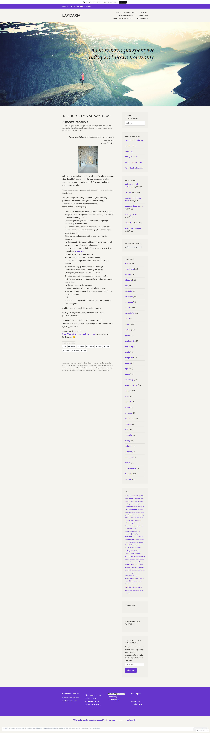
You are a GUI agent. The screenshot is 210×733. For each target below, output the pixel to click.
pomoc (139, 550)
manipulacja (130, 341)
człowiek (128, 275)
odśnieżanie (101, 365)
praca (127, 396)
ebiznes (140, 504)
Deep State (140, 501)
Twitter (131, 575)
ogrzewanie (68, 368)
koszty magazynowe (81, 365)
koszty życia (92, 365)
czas (136, 501)
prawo (127, 407)
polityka (128, 391)
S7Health (142, 559)
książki (127, 324)
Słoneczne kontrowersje (134, 206)
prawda (127, 556)
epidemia (134, 509)
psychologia (66, 130)
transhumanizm (140, 573)
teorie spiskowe (132, 573)
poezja (134, 547)
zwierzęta (127, 590)
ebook (127, 506)
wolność (128, 581)
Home (118, 12)
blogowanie (85, 126)
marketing (129, 347)
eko (90, 126)
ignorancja (141, 512)
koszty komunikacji (68, 365)
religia (127, 430)
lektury (141, 526)
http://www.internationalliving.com (78, 334)
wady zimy (102, 368)
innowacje (134, 515)
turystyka (74, 130)
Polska (135, 551)
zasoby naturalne (136, 583)
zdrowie (80, 130)
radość (133, 559)
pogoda (139, 547)
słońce (96, 368)
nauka (127, 374)
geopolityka (132, 512)
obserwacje (94, 128)
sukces (141, 564)
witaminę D (79, 251)
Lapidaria (71, 15)
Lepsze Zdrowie (130, 528)
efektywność (133, 506)
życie (143, 590)
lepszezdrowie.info (129, 531)
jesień (129, 517)
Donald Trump (135, 504)
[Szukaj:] (135, 123)
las (131, 526)
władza (126, 583)
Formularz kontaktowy (134, 140)
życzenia (127, 593)
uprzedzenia (138, 575)
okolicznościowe (131, 385)
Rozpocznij (122, 2)
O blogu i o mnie (130, 12)
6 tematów (129, 223)
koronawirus (132, 520)
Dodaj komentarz (104, 370)
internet (138, 515)
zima (81, 370)
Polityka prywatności (126, 15)
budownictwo (74, 363)
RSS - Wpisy (136, 694)
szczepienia (139, 567)
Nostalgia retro (131, 215)
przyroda (108, 128)
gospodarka (66, 128)
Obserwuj (130, 670)
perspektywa (136, 545)
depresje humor (93, 363)
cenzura (131, 498)
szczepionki (128, 570)
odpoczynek (135, 542)
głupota (137, 512)
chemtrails (138, 498)
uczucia (128, 463)
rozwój (127, 441)
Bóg (142, 496)
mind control (134, 536)
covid (128, 501)
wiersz (139, 578)
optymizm (141, 542)
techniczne (129, 446)
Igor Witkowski (128, 515)
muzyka (128, 363)
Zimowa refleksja (75, 122)
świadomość (135, 590)
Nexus (134, 539)
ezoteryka (129, 302)
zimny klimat (88, 370)
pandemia (128, 545)
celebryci (126, 498)
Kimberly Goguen (138, 517)
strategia (135, 564)
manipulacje (135, 534)
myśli (88, 128)
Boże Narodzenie (136, 496)
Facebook (140, 509)
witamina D (70, 370)
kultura (128, 330)
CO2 (126, 501)
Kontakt (144, 12)
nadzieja (130, 539)
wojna (142, 578)
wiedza (135, 578)
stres (138, 564)
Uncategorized (130, 468)
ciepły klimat (83, 363)
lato (133, 526)
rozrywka (128, 435)
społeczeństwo (134, 562)
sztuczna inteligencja (137, 570)
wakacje (127, 578)
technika (128, 452)
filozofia (108, 126)
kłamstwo (127, 526)
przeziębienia (77, 368)
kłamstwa (141, 523)
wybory (140, 581)
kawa (132, 517)
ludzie (77, 128)
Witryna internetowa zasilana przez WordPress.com (94, 720)
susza (126, 567)
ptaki (131, 559)
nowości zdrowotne (140, 539)
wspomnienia (134, 581)
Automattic (131, 720)
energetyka (128, 509)
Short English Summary (122, 18)
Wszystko (128, 474)
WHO (131, 578)
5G (125, 496)
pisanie (126, 547)
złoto (131, 590)
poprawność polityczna (131, 553)
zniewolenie (139, 587)
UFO (134, 575)
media (127, 352)
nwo (131, 542)
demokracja (128, 504)
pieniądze (142, 544)
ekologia (95, 126)
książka (127, 523)
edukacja (128, 280)
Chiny (142, 498)
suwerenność (131, 567)
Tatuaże (128, 193)
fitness (126, 512)
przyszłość (127, 559)
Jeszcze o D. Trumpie (133, 228)
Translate (115, 700)
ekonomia (102, 126)
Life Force (137, 531)
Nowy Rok (127, 542)
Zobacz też (130, 605)
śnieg (94, 370)
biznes (127, 264)
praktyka (102, 128)
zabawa (129, 583)
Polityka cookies (96, 728)
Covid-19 (133, 501)
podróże (130, 547)
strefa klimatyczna (88, 368)
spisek (129, 562)
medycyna (83, 128)
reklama (128, 424)
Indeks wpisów (142, 18)
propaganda (135, 556)
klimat (73, 128)
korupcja (138, 520)
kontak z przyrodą (104, 363)
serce (126, 562)
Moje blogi (143, 15)
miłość (139, 536)
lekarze (136, 526)
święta (139, 590)
